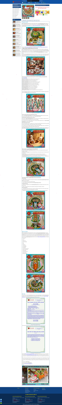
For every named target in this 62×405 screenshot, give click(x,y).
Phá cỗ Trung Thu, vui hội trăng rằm (18, 32)
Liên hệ (34, 391)
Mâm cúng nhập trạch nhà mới (16, 18)
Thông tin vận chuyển (36, 390)
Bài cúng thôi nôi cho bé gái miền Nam (18, 42)
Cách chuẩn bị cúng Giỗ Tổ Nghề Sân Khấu (18, 28)
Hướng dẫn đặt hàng (27, 390)
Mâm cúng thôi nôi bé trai (16, 12)
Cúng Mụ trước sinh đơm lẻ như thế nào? (18, 50)
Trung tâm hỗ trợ (27, 392)
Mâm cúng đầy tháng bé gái (16, 8)
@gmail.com (18, 401)
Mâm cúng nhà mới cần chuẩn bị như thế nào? (18, 53)
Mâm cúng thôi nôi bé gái (16, 11)
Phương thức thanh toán (27, 391)
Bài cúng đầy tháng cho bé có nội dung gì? (18, 35)
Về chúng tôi (35, 389)
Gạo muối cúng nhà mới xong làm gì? (18, 39)
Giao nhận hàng (26, 389)
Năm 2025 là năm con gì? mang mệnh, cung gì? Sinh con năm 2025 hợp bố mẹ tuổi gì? (18, 21)
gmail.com (32, 401)
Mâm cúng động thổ (15, 15)
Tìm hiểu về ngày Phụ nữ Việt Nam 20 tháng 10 (18, 24)
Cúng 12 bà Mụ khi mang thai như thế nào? (18, 46)
